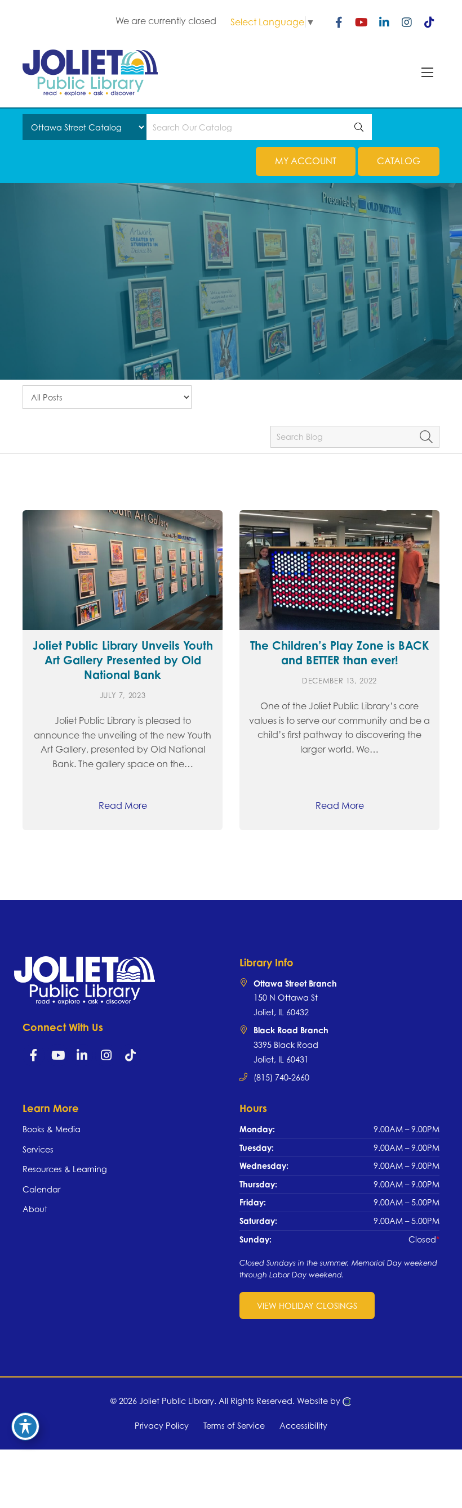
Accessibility (303, 1425)
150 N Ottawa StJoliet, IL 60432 (295, 998)
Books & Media (52, 1129)
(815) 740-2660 (281, 1077)
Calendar (41, 1189)
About (35, 1209)
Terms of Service (234, 1425)
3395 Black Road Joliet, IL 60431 (291, 1044)
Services (38, 1149)
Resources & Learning (65, 1169)
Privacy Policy (162, 1425)
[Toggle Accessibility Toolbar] (25, 1426)
